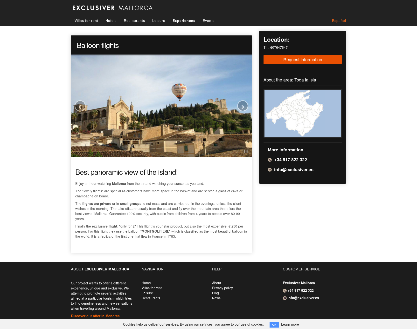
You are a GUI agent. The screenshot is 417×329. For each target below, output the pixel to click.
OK (274, 324)
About (216, 282)
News (216, 297)
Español (339, 20)
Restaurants (134, 20)
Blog (215, 292)
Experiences (184, 20)
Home (146, 282)
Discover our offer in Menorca (95, 315)
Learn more (290, 324)
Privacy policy (222, 287)
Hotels (111, 20)
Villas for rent (86, 20)
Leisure (158, 20)
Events (209, 20)
